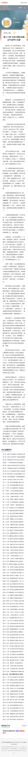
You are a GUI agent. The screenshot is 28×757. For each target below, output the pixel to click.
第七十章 (14, 646)
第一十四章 (15, 490)
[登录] (22, 2)
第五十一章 (15, 595)
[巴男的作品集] (6, 22)
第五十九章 (15, 615)
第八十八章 (15, 697)
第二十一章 (15, 510)
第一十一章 (15, 482)
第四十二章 (15, 570)
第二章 (14, 457)
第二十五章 (15, 522)
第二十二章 (15, 513)
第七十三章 (15, 654)
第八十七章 (15, 694)
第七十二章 (15, 651)
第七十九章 (15, 671)
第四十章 (14, 564)
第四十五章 (15, 578)
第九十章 (14, 702)
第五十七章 (15, 609)
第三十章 (14, 536)
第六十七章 (15, 637)
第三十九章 (15, 561)
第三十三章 (15, 544)
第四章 (14, 462)
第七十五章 (15, 660)
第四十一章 (15, 567)
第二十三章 (15, 516)
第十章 (14, 479)
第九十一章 (15, 705)
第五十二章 (15, 598)
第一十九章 (15, 505)
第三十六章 (15, 553)
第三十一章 (15, 538)
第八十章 (15, 674)
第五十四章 (15, 601)
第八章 (14, 474)
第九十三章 (15, 711)
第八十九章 (15, 699)
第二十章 (14, 507)
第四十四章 (15, 575)
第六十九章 (15, 643)
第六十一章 (15, 620)
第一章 (14, 454)
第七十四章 (15, 657)
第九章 (14, 476)
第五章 (14, 465)
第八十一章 (15, 677)
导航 (20, 7)
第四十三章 (15, 572)
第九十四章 (15, 713)
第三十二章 (15, 541)
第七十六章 (15, 663)
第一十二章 (15, 485)
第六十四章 (15, 629)
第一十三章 (15, 488)
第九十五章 (15, 716)
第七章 (14, 471)
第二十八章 (15, 530)
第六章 (14, 468)
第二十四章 (15, 519)
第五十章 (14, 592)
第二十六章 (15, 524)
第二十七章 (15, 527)
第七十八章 (15, 668)
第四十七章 (15, 584)
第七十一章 (15, 649)
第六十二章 (15, 623)
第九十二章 (15, 708)
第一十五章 (15, 493)
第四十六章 (15, 581)
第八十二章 (15, 680)
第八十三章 (15, 682)
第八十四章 (15, 685)
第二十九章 (15, 533)
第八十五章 (15, 688)
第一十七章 (15, 499)
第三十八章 (15, 558)
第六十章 (14, 617)
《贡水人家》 (7, 33)
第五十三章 (15, 719)
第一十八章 (15, 502)
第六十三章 (15, 626)
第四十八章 (15, 586)
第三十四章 (15, 547)
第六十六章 (15, 634)
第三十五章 (15, 550)
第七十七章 (15, 665)
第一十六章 (15, 496)
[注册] (25, 2)
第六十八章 (15, 640)
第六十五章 (15, 632)
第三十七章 (15, 555)
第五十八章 (15, 612)
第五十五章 (15, 603)
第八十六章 (15, 691)
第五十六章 (15, 606)
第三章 (14, 459)
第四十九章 (15, 589)
